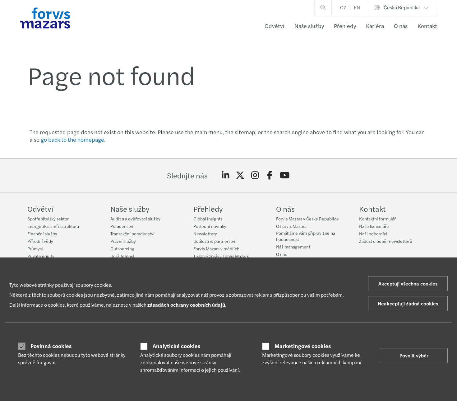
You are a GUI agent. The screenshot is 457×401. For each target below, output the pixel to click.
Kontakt (427, 26)
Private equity (40, 256)
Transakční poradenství (132, 233)
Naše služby (309, 26)
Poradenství (121, 226)
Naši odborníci (373, 233)
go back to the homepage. (73, 139)
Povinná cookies (51, 346)
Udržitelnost (122, 256)
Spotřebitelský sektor (48, 218)
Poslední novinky (209, 226)
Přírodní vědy (40, 241)
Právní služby (123, 241)
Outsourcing (122, 248)
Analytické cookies (176, 346)
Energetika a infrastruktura (53, 226)
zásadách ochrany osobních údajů (186, 304)
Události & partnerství (214, 241)
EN (357, 7)
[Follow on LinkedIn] (225, 175)
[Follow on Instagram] (255, 175)
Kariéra (375, 26)
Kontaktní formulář (377, 218)
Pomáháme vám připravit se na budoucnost (305, 236)
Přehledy (345, 26)
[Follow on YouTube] (284, 175)
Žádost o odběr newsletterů (385, 241)
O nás (401, 26)
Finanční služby (42, 233)
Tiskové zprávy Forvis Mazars (221, 256)
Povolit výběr (413, 355)
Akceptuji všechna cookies (407, 283)
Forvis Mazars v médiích (216, 248)
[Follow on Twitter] (240, 175)
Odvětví (274, 26)
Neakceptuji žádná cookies (408, 303)
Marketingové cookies (303, 346)
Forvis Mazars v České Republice (307, 218)
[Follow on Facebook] (270, 175)
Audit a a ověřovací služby (135, 218)
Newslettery (205, 233)
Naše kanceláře (374, 226)
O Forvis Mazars (291, 226)
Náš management (293, 246)
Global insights (207, 218)
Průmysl (35, 248)
